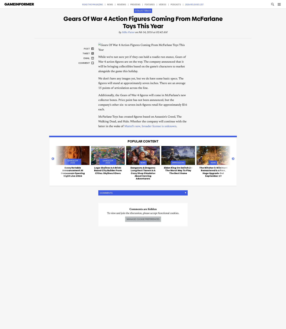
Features (150, 4)
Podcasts (176, 4)
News (110, 4)
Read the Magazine (92, 4)
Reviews (121, 4)
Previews (135, 4)
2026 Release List (194, 4)
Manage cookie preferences (143, 219)
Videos (162, 4)
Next (233, 158)
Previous (52, 158)
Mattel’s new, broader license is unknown (150, 126)
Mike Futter (128, 32)
